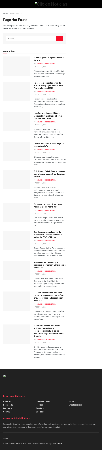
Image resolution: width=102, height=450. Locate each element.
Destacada (8, 405)
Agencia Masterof (55, 444)
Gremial (6, 412)
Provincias (41, 408)
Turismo (72, 401)
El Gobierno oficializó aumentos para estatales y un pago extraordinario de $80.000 (49, 174)
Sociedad (40, 412)
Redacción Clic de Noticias (46, 63)
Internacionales (43, 401)
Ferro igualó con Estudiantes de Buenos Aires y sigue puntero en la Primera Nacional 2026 (48, 85)
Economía (7, 408)
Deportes (7, 401)
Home (5, 13)
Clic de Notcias (14, 444)
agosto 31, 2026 (40, 67)
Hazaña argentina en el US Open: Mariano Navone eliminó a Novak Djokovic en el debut (48, 116)
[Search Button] (59, 38)
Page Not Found (16, 13)
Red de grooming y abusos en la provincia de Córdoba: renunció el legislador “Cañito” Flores (48, 234)
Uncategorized (75, 405)
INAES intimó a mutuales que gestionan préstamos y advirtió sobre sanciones (50, 265)
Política (39, 405)
